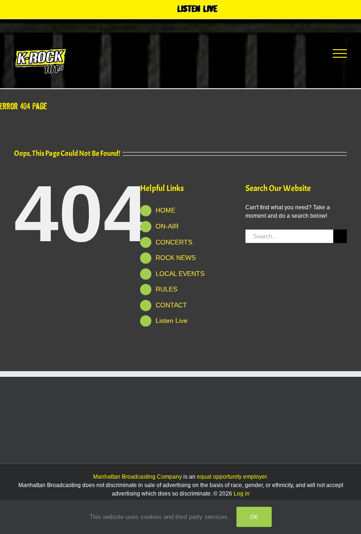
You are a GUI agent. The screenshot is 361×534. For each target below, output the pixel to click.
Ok (254, 517)
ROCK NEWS (176, 257)
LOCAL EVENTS (180, 273)
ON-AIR (167, 226)
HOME (165, 210)
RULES (166, 289)
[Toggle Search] (305, 53)
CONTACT (171, 305)
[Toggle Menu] (340, 53)
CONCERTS (174, 242)
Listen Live (172, 320)
